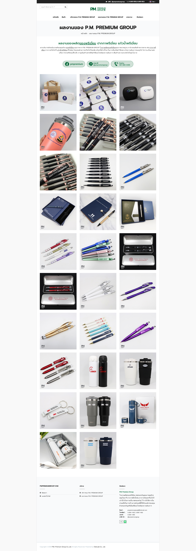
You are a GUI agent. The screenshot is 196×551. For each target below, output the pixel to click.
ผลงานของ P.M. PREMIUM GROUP (110, 17)
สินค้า (64, 17)
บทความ (129, 17)
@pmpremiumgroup (133, 517)
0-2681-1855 (131, 515)
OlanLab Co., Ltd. (99, 547)
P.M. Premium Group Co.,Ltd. (62, 547)
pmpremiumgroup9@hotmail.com (137, 510)
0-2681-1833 (132, 2)
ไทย (153, 2)
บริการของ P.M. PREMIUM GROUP (82, 17)
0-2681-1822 (141, 2)
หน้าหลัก (56, 17)
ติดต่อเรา (140, 17)
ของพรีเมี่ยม (88, 43)
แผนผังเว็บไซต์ (46, 496)
